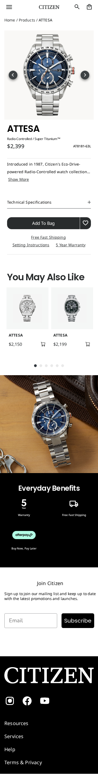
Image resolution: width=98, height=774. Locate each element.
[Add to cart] (43, 344)
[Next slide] (85, 75)
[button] (16, 7)
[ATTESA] (27, 308)
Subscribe (77, 620)
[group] (26, 319)
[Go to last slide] (13, 75)
